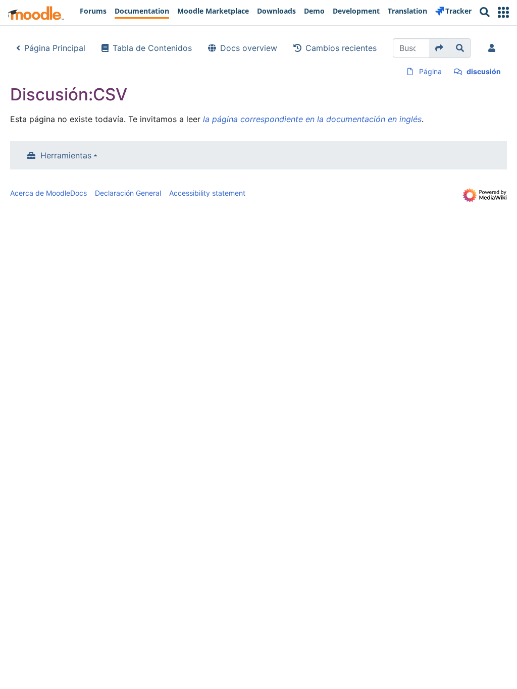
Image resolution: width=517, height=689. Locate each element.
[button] (503, 12)
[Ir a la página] (439, 48)
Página (430, 71)
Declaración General (128, 193)
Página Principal (54, 48)
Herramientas (65, 155)
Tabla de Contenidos (152, 48)
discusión (484, 71)
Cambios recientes (341, 48)
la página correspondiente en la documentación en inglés (312, 119)
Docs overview (248, 48)
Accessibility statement (207, 193)
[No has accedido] (494, 48)
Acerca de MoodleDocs (48, 193)
